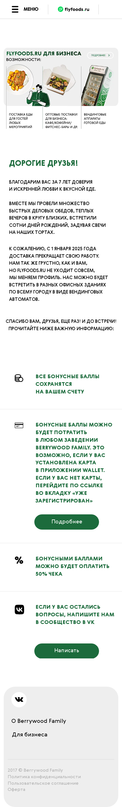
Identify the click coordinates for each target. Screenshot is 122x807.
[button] (15, 9)
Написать (66, 650)
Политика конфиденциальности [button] (44, 777)
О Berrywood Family (38, 721)
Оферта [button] (16, 790)
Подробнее (66, 522)
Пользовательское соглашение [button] (43, 783)
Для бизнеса (29, 735)
